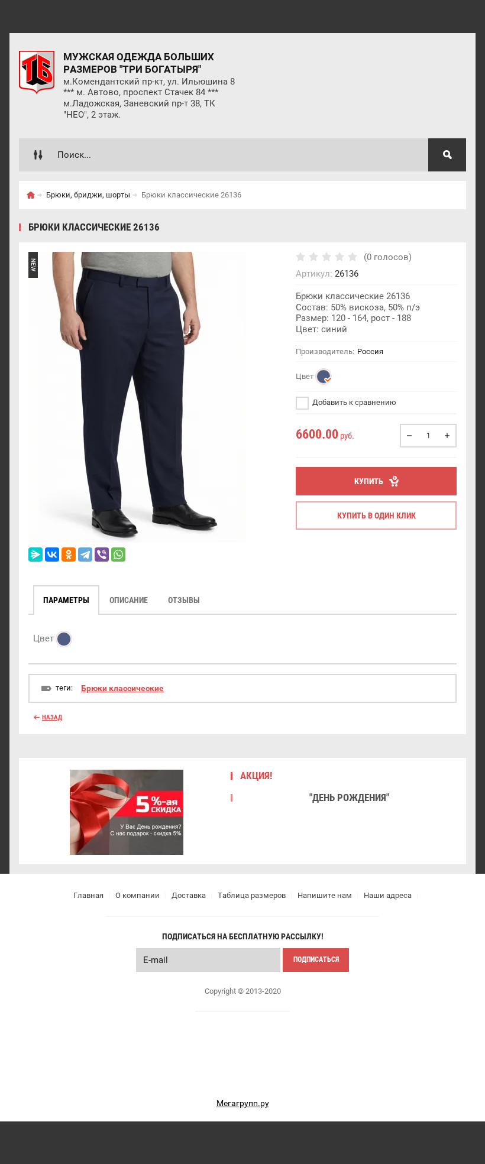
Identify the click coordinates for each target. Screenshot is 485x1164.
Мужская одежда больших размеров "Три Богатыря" (138, 63)
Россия (370, 351)
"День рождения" (349, 797)
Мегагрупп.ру (242, 1103)
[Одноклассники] (69, 554)
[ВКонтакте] (52, 554)
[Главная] (31, 195)
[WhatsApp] (118, 554)
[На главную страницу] (36, 73)
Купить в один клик (376, 515)
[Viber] (102, 554)
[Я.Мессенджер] (35, 554)
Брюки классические (122, 688)
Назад (52, 717)
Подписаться (316, 959)
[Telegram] (85, 554)
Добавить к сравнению (353, 402)
